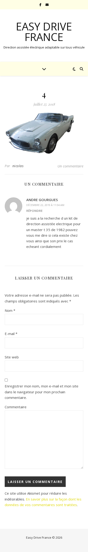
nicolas (18, 166)
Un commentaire (70, 166)
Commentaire (16, 407)
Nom (10, 310)
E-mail (11, 333)
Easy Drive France (44, 31)
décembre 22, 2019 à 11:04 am (45, 205)
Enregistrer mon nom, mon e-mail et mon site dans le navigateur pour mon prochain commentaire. (41, 392)
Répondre (34, 211)
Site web (12, 357)
